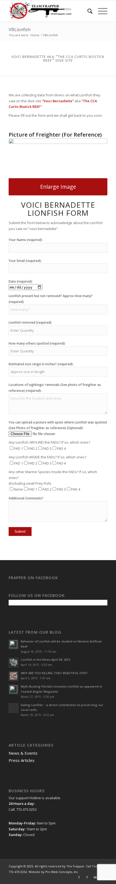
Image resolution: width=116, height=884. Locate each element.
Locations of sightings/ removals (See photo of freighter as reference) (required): (55, 387)
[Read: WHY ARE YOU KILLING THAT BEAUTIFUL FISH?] (13, 676)
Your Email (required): (25, 260)
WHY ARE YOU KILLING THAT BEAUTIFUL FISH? (54, 673)
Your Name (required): (26, 240)
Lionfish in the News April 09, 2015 (45, 659)
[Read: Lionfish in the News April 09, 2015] (13, 662)
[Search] (87, 11)
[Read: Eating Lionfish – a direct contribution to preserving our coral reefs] (13, 708)
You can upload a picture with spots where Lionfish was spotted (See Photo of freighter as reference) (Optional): (58, 425)
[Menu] (100, 11)
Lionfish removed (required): (30, 322)
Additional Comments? (26, 498)
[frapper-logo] (48, 11)
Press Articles (22, 760)
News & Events (23, 753)
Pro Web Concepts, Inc (61, 872)
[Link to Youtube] (95, 877)
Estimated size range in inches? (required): (41, 364)
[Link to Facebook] (79, 877)
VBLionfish (19, 29)
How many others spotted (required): (37, 343)
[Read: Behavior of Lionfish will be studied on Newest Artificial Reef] (13, 644)
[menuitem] (87, 11)
